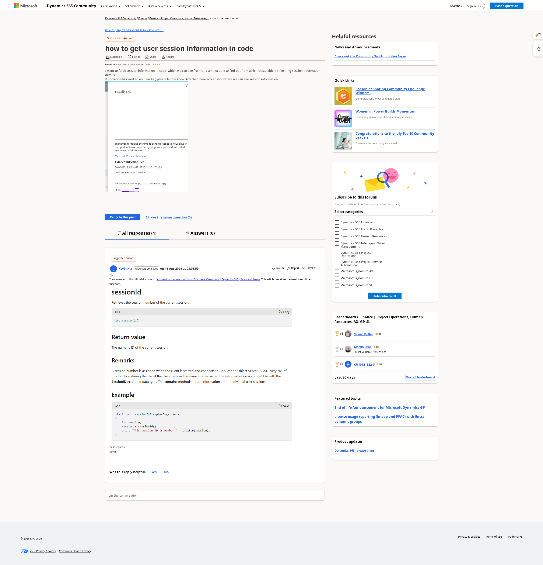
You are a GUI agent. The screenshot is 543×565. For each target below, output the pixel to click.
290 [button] (380, 364)
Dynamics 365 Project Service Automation (361, 263)
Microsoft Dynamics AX (356, 271)
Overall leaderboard (420, 377)
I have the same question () (169, 217)
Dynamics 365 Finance (356, 222)
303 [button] (377, 346)
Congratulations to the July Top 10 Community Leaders (394, 135)
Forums (142, 18)
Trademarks (515, 536)
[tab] (137, 235)
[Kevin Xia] (113, 268)
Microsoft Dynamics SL (356, 285)
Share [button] (153, 57)
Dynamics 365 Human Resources (363, 236)
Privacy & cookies (469, 536)
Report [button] (170, 57)
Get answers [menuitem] (132, 6)
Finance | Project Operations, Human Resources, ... (179, 18)
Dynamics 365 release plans (354, 450)
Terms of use (494, 536)
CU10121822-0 (364, 364)
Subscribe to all (385, 296)
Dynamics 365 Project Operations (355, 254)
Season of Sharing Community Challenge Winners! (390, 91)
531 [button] (379, 334)
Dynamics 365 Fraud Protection (362, 229)
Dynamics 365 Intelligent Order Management (362, 245)
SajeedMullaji (363, 334)
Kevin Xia (125, 268)
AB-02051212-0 (148, 64)
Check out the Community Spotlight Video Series (370, 56)
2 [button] (159, 64)
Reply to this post (123, 217)
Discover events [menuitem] (158, 6)
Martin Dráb (363, 347)
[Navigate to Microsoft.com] (25, 5)
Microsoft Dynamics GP (356, 278)
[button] (456, 6)
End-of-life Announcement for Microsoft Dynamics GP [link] (379, 407)
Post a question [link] (506, 6)
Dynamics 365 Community (71, 5)
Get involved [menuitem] (109, 6)
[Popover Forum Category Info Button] (398, 204)
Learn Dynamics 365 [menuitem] (188, 6)
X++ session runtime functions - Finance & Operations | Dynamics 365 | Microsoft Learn (208, 279)
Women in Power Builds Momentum (386, 111)
